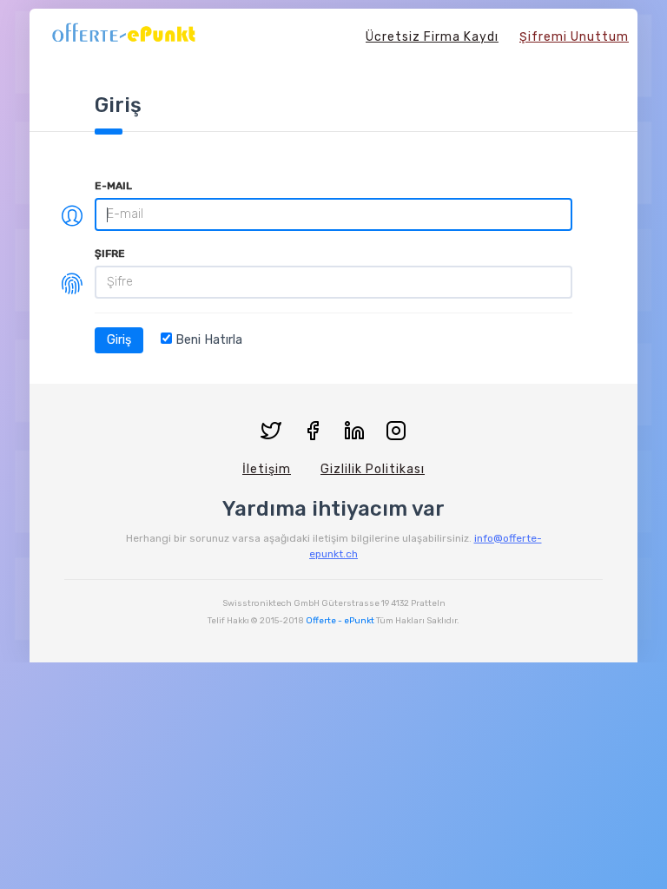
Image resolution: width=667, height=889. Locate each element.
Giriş (119, 340)
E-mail (113, 186)
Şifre (110, 253)
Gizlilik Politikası (372, 469)
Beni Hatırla (207, 340)
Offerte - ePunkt (340, 621)
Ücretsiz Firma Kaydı (432, 37)
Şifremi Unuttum (574, 37)
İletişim (266, 469)
